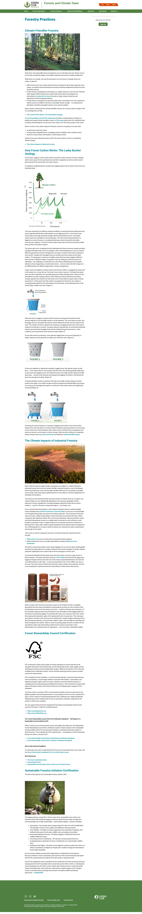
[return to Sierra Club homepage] (100, 897)
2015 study (60, 557)
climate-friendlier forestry (72, 434)
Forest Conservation (39, 11)
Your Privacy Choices (68, 900)
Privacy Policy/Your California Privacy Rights (34, 900)
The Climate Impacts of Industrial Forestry (41, 144)
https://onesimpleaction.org (36, 711)
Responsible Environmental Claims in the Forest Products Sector (48, 764)
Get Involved (102, 11)
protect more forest (47, 434)
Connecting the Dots (34, 762)
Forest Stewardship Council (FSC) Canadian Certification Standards (49, 740)
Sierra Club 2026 (73, 905)
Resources (91, 11)
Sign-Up (103, 24)
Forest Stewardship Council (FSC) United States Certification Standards (51, 738)
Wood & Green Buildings (74, 11)
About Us (114, 11)
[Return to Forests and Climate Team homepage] (31, 5)
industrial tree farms (44, 96)
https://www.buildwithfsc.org (36, 713)
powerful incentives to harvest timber (52, 511)
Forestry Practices (56, 11)
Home (26, 11)
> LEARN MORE (38, 873)
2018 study (59, 120)
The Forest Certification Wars (37, 760)
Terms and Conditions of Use (53, 900)
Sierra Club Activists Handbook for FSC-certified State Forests (48, 752)
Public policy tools (33, 539)
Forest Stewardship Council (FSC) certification (40, 118)
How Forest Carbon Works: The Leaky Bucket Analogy (44, 115)
